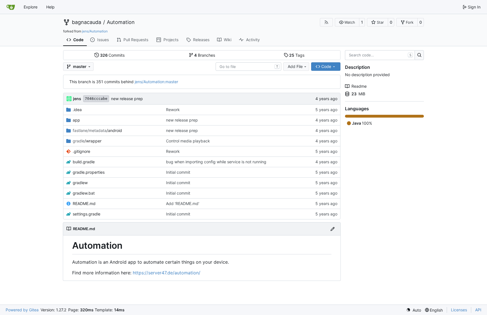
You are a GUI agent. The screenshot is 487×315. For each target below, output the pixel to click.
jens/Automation (95, 31)
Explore (30, 7)
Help (50, 7)
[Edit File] (332, 229)
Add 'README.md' (182, 203)
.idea (77, 109)
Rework (173, 109)
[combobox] (248, 66)
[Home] (11, 7)
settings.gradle (86, 214)
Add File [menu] (295, 66)
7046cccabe (96, 98)
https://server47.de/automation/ (166, 273)
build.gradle (84, 161)
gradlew (80, 182)
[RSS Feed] (326, 22)
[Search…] (419, 55)
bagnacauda (86, 22)
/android (97, 130)
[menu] (413, 310)
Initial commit (178, 172)
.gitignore (81, 151)
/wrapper (87, 140)
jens (77, 98)
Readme (359, 86)
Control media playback (188, 140)
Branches (204, 55)
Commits (112, 55)
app (76, 120)
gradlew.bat (84, 193)
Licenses (459, 309)
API (478, 309)
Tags (296, 55)
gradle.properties (89, 172)
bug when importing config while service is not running (216, 161)
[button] (347, 22)
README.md (84, 203)
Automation (121, 22)
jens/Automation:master (156, 81)
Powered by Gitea (22, 309)
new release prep (127, 98)
